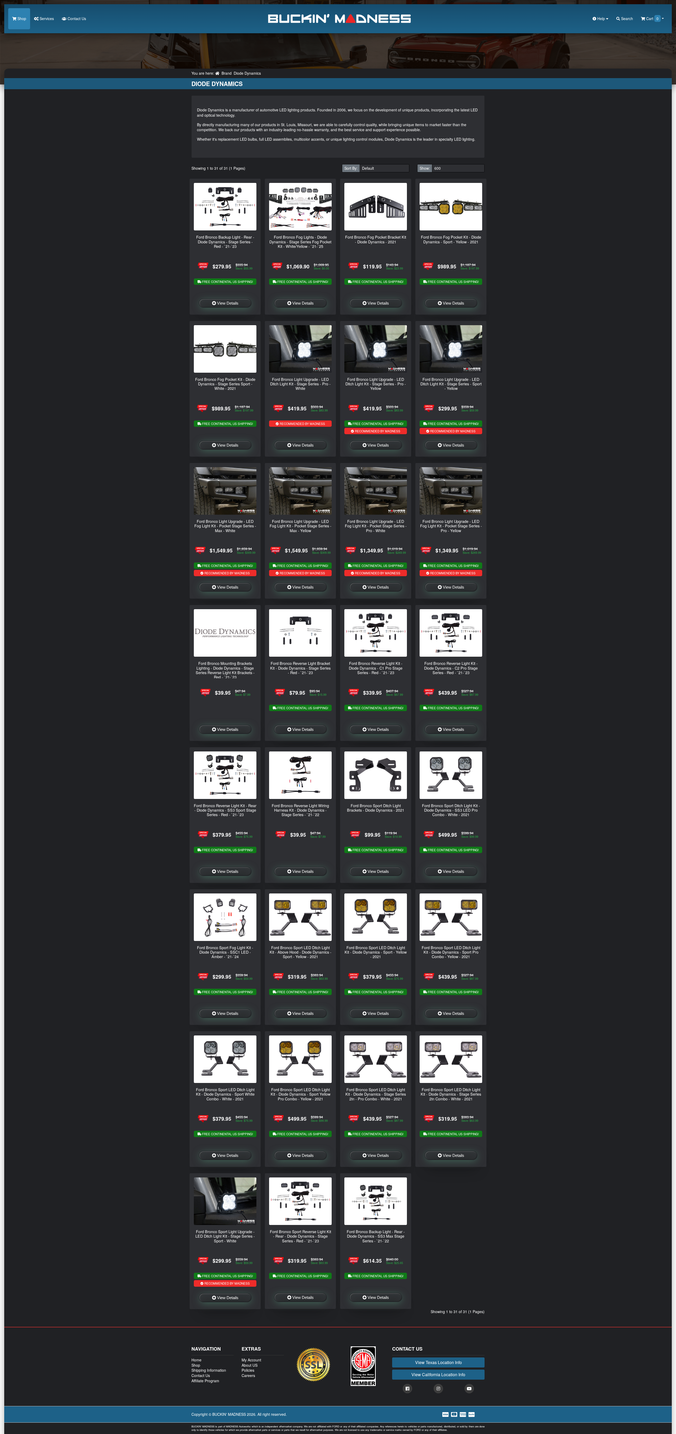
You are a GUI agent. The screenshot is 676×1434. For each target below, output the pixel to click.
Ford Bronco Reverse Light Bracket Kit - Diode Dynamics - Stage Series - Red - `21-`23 (300, 667)
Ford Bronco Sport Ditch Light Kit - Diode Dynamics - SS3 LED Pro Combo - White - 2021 (451, 810)
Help (601, 18)
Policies (248, 1370)
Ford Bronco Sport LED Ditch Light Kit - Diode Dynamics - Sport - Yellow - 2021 (376, 952)
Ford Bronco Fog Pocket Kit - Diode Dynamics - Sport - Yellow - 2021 (451, 239)
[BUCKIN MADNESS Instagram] (438, 1388)
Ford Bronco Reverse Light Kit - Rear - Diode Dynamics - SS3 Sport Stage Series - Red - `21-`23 (225, 810)
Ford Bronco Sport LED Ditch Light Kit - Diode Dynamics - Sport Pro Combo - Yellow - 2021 (451, 952)
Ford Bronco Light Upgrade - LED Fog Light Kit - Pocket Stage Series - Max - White (225, 525)
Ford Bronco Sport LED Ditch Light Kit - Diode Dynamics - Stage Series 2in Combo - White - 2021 (451, 1094)
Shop (21, 18)
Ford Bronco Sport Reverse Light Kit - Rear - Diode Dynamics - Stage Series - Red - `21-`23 (300, 1236)
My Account (251, 1359)
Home (196, 1359)
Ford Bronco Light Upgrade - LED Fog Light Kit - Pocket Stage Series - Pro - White (376, 525)
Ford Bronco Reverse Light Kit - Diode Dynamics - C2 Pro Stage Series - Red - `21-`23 (451, 667)
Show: (425, 168)
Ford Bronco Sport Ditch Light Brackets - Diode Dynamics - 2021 (375, 808)
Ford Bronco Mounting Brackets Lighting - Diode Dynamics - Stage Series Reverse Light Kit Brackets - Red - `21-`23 (225, 670)
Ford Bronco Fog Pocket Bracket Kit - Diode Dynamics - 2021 (375, 239)
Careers (248, 1375)
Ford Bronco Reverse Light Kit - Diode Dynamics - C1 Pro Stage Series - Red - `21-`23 (375, 667)
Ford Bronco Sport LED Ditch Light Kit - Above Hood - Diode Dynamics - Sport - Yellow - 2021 (300, 952)
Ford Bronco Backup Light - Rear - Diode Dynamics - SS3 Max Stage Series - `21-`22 (376, 1236)
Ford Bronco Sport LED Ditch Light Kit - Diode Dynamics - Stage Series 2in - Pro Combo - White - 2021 (375, 1094)
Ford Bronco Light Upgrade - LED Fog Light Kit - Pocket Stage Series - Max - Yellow (300, 525)
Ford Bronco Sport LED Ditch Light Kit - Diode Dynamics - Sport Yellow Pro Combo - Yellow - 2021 (300, 1094)
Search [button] (626, 18)
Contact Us (76, 18)
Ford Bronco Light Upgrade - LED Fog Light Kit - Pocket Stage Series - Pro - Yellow (451, 525)
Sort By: (351, 168)
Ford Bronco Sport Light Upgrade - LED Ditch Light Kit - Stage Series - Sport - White (225, 1236)
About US (249, 1365)
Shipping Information (208, 1370)
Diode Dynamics (247, 73)
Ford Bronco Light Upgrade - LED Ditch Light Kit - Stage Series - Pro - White (300, 383)
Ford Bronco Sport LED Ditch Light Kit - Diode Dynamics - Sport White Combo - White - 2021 (225, 1094)
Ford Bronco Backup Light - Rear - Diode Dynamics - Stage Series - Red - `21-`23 (225, 241)
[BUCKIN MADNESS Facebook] (407, 1388)
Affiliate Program (205, 1380)
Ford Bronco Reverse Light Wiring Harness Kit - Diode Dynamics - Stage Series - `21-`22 (300, 810)
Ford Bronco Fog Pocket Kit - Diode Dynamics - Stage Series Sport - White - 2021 (225, 383)
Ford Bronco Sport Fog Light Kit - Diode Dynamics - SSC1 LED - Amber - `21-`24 (225, 952)
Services (46, 18)
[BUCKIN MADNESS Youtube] (469, 1388)
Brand (227, 73)
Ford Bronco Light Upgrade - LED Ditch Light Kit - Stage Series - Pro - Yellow (375, 383)
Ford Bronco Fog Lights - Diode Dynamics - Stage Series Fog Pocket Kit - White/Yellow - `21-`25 (300, 241)
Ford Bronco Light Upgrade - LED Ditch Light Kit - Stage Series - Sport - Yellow (451, 383)
